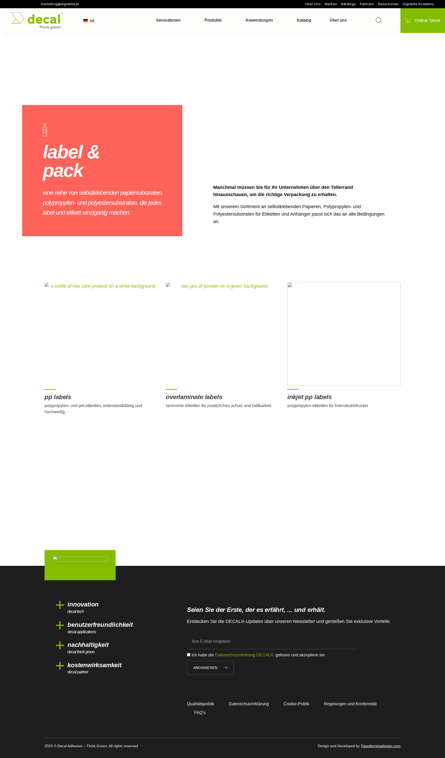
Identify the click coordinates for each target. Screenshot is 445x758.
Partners (367, 4)
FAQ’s (200, 712)
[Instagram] (20, 4)
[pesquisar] (379, 20)
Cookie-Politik (296, 704)
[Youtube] (27, 4)
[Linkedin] (35, 4)
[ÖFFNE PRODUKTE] (225, 20)
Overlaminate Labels (194, 396)
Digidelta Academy (418, 4)
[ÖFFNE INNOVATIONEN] (184, 20)
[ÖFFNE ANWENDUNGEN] (276, 20)
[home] (37, 20)
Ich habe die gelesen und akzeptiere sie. (259, 655)
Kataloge (348, 4)
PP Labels (58, 396)
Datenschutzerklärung (249, 704)
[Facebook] (13, 4)
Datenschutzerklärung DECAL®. (245, 655)
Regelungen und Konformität (350, 704)
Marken (331, 4)
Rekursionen (388, 4)
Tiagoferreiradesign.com (380, 746)
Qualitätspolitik (200, 704)
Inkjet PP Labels (309, 396)
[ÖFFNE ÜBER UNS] (350, 20)
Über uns (313, 4)
